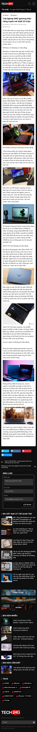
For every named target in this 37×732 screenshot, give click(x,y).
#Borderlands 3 (10, 687)
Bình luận (7, 477)
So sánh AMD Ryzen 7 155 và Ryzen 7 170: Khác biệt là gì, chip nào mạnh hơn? (22, 9)
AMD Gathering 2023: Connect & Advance (21, 629)
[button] (29, 4)
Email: (6, 495)
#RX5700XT (9, 696)
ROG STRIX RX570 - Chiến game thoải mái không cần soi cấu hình (18, 461)
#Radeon (28, 683)
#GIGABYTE (26, 687)
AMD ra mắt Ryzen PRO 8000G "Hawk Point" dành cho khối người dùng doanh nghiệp (23, 621)
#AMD (6, 683)
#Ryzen (17, 683)
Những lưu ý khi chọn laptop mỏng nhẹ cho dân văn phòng (16, 466)
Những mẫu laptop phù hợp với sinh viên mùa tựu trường (24, 647)
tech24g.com (9, 718)
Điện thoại (18, 592)
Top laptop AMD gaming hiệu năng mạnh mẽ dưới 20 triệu (24, 669)
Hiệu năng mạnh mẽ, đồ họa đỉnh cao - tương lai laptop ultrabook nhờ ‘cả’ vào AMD (23, 638)
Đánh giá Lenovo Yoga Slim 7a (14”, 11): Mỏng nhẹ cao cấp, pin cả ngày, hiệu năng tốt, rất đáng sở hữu (24, 655)
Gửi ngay (27, 505)
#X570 (6, 692)
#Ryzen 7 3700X (24, 696)
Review (18, 607)
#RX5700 (17, 692)
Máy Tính (18, 600)
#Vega (7, 700)
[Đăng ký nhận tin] (34, 722)
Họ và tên (7, 487)
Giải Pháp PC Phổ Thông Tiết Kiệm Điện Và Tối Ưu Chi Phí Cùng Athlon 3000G (23, 542)
